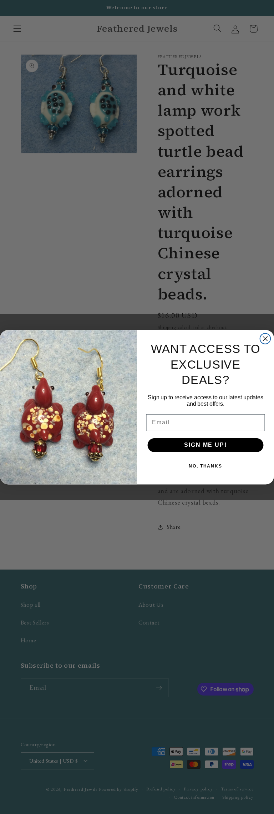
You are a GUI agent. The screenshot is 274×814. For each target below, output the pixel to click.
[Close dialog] (265, 338)
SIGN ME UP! (205, 445)
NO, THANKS (205, 466)
